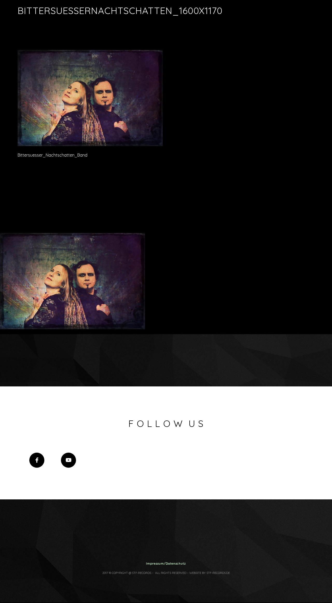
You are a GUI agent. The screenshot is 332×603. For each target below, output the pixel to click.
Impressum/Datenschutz (166, 563)
